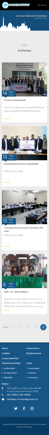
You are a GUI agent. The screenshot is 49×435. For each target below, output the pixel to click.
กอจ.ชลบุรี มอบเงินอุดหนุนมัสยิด (15, 100)
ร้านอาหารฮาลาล (32, 348)
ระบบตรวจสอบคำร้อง (10, 358)
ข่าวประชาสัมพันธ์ (33, 368)
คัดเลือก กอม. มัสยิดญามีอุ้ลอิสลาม (16, 291)
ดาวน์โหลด (6, 353)
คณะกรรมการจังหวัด (10, 373)
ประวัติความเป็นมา (9, 368)
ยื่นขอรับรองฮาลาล (33, 353)
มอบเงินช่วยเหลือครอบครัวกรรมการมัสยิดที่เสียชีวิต (21, 164)
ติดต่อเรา (5, 384)
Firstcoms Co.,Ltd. (28, 432)
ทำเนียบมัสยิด (7, 377)
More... (7, 118)
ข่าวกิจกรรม (32, 373)
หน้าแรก (5, 348)
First (6, 327)
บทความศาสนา (33, 377)
